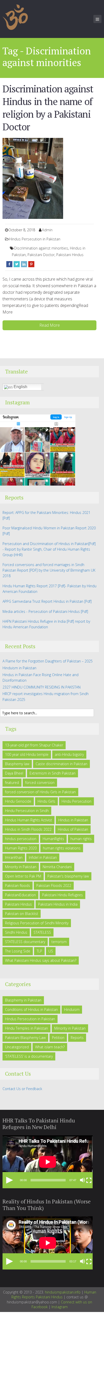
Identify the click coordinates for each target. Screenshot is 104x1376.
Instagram (59, 1306)
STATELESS (42, 932)
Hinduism (72, 1009)
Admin (47, 229)
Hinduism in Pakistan (19, 667)
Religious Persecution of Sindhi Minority (36, 923)
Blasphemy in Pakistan (23, 1000)
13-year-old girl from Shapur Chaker (34, 745)
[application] (48, 1161)
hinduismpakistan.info (63, 1292)
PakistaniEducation (20, 894)
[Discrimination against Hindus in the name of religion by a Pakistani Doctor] (33, 178)
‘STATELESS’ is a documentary (29, 1056)
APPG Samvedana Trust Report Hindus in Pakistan (43, 601)
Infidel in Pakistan (43, 857)
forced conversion (40, 782)
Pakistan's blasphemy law (68, 876)
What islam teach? (50, 1047)
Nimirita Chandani (57, 866)
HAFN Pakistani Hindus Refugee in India (34, 621)
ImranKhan (13, 857)
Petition (58, 1037)
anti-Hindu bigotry (69, 754)
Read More (49, 325)
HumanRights (53, 838)
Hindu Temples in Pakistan (26, 1028)
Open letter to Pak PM (23, 876)
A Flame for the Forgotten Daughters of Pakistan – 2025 (48, 661)
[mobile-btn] (97, 19)
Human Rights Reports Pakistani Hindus (53, 1295)
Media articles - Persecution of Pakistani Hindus (41, 611)
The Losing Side (17, 951)
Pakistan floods (17, 885)
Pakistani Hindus (70, 254)
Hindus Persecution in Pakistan (34, 239)
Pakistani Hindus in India (57, 904)
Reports (77, 1037)
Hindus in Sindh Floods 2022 (28, 829)
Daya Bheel (14, 773)
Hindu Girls (46, 801)
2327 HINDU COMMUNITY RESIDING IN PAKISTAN (42, 687)
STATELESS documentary (25, 941)
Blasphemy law (17, 763)
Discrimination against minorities (41, 248)
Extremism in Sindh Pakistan (52, 773)
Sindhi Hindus (16, 932)
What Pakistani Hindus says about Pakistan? (40, 960)
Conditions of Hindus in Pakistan (31, 1009)
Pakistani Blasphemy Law (25, 1037)
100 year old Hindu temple (26, 754)
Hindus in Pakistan (73, 820)
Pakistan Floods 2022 (53, 885)
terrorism (59, 941)
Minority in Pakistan (20, 866)
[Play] (9, 1180)
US (50, 951)
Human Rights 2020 (21, 848)
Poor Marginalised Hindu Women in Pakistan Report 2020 (49, 528)
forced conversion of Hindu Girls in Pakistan (40, 791)
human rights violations (62, 848)
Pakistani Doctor (41, 254)
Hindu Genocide (18, 801)
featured (12, 782)
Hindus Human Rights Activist (28, 820)
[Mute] (82, 1180)
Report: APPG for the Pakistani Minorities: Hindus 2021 (46, 512)
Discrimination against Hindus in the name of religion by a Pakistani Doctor (48, 107)
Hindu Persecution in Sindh (27, 810)
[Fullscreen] (88, 1180)
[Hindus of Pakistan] (15, 16)
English (20, 387)
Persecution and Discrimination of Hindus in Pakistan (45, 543)
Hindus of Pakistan (73, 829)
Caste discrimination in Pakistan (61, 763)
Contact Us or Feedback (22, 1088)
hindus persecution (20, 838)
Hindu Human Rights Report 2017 (30, 585)
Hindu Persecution (76, 801)
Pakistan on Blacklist (21, 913)
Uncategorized (17, 1047)
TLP (39, 951)
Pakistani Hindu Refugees (62, 894)
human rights (81, 838)
